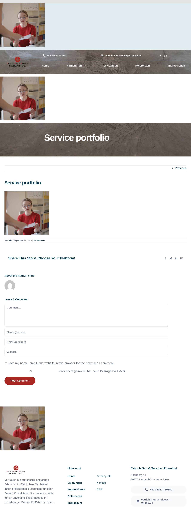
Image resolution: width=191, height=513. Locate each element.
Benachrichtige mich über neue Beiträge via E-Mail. (91, 371)
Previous (181, 168)
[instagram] (165, 56)
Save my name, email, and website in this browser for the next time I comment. (60, 363)
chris (9, 240)
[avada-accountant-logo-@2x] (17, 57)
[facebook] (160, 56)
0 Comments (39, 240)
